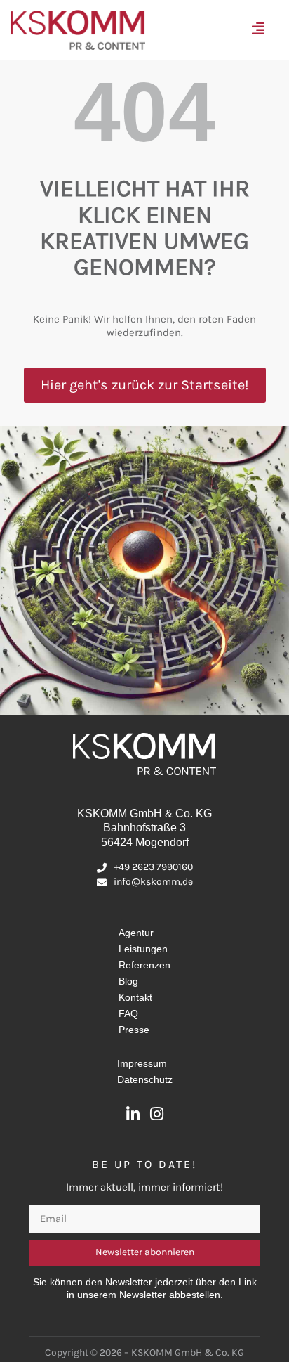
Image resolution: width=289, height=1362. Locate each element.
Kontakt (135, 997)
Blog (128, 981)
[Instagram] (156, 1114)
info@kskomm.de (153, 882)
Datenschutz (145, 1079)
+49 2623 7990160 (153, 867)
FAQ (128, 1013)
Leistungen (143, 948)
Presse (134, 1029)
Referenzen (144, 965)
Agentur (136, 932)
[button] (261, 30)
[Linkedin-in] (132, 1114)
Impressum (142, 1063)
